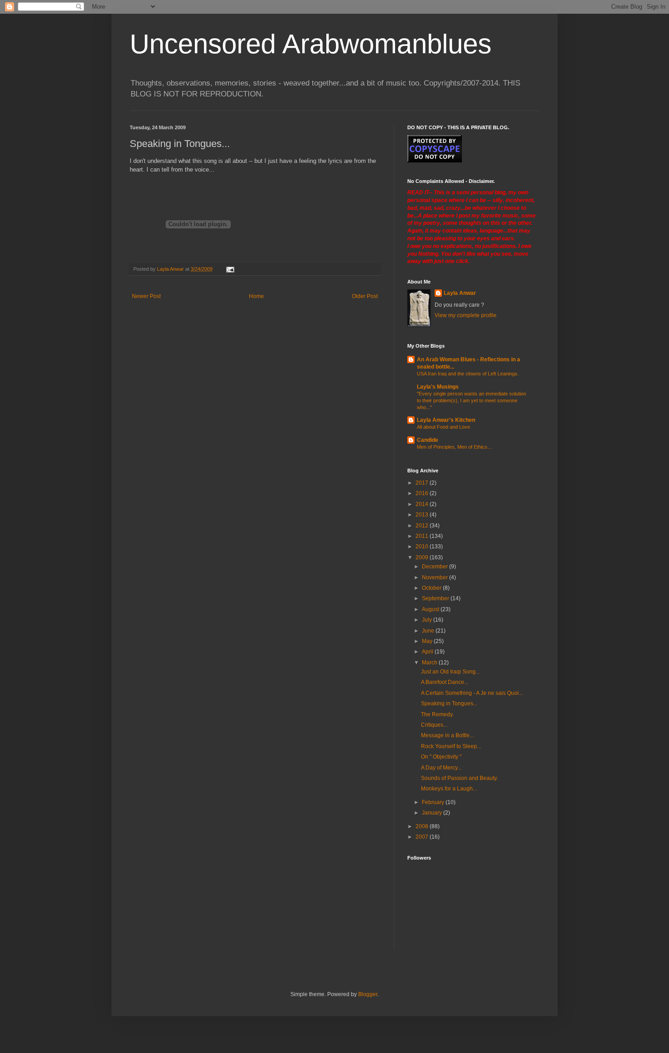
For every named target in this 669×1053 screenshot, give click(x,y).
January (432, 813)
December (435, 566)
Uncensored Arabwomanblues (311, 44)
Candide (427, 440)
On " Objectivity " (441, 757)
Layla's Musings (438, 387)
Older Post (365, 296)
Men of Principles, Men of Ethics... (454, 447)
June (429, 631)
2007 (423, 837)
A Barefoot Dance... (444, 682)
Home (256, 296)
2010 (423, 546)
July (427, 620)
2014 (423, 504)
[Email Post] (230, 269)
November (435, 577)
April (428, 651)
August (431, 609)
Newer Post (146, 296)
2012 (423, 525)
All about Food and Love (443, 427)
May (428, 641)
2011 (423, 536)
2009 (423, 557)
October (432, 588)
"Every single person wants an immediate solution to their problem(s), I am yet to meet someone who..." (471, 400)
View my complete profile (466, 315)
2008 (423, 826)
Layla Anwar (460, 293)
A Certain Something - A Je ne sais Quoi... (472, 693)
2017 (423, 483)
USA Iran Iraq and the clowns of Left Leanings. (468, 373)
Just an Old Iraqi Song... (450, 671)
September (436, 598)
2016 (423, 493)
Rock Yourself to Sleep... (451, 746)
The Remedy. (437, 714)
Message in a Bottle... (447, 735)
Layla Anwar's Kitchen (446, 420)
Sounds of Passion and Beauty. (459, 778)
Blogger (367, 994)
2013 (423, 514)
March (430, 662)
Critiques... (434, 725)
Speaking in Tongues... (449, 703)
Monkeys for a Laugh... (449, 788)
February (434, 802)
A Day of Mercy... (441, 767)
